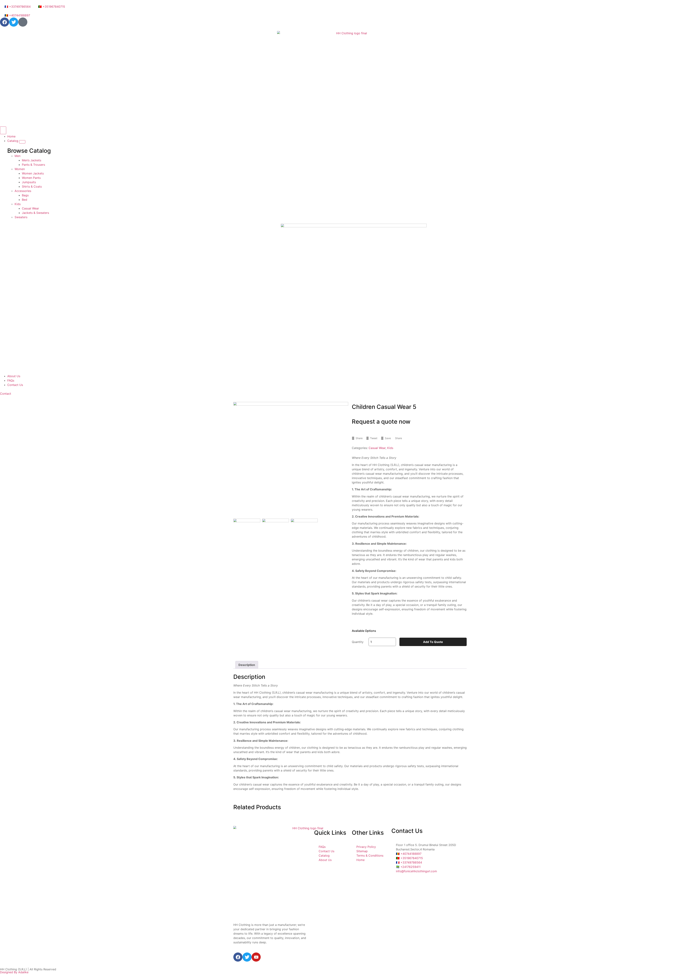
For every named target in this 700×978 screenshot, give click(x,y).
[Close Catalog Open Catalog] (22, 141)
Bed (24, 199)
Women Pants (31, 178)
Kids (18, 204)
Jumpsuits (29, 182)
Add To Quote (433, 642)
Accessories (23, 191)
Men (17, 156)
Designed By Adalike (14, 972)
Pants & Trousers (33, 164)
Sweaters (21, 217)
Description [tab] (246, 665)
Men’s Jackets (31, 160)
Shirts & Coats (32, 186)
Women (20, 169)
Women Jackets (33, 173)
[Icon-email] (22, 22)
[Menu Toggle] (3, 130)
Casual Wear (30, 208)
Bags (25, 195)
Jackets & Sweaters (35, 213)
